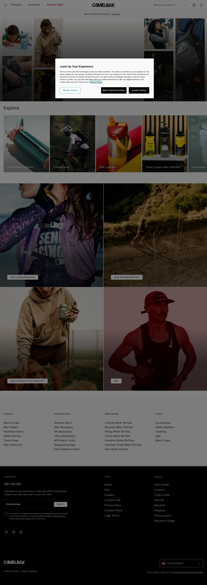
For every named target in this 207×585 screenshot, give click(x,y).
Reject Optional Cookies (114, 90)
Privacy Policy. (96, 82)
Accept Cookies (139, 90)
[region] (104, 78)
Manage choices (70, 90)
